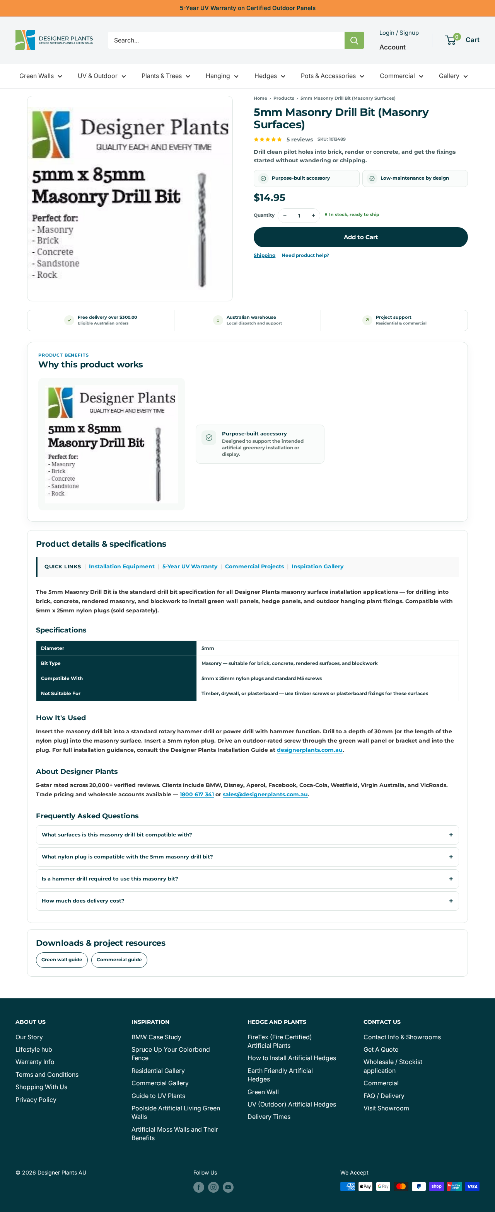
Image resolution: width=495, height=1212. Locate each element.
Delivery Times (269, 1116)
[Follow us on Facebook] (198, 1187)
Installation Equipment (122, 566)
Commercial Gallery (160, 1083)
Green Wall (263, 1092)
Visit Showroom (386, 1108)
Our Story (29, 1037)
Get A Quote (381, 1049)
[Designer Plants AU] (54, 40)
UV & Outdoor (98, 76)
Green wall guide (61, 959)
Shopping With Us (41, 1087)
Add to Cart (361, 237)
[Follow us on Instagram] (213, 1187)
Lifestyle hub (33, 1049)
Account (392, 47)
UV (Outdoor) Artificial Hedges (292, 1104)
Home (260, 98)
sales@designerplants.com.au (265, 794)
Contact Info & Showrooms (402, 1037)
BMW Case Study (156, 1037)
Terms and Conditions (47, 1074)
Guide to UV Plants (158, 1096)
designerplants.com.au (310, 749)
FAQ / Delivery (384, 1096)
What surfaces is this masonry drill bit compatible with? (117, 835)
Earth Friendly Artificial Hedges (280, 1075)
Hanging (218, 76)
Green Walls (36, 76)
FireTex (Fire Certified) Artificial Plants (280, 1041)
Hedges (265, 76)
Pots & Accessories (328, 76)
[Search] (354, 40)
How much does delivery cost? (83, 901)
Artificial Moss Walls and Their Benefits (174, 1133)
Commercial (397, 76)
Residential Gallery (158, 1070)
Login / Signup (399, 32)
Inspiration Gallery (317, 566)
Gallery (449, 76)
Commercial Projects (254, 566)
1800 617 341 (197, 794)
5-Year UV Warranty (189, 566)
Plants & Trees (162, 76)
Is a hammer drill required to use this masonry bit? (110, 879)
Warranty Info (35, 1062)
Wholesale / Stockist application (393, 1066)
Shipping (264, 255)
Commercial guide (119, 959)
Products (283, 98)
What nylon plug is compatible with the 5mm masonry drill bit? (127, 857)
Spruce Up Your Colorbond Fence (170, 1053)
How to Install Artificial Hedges (292, 1058)
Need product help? (305, 255)
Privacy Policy (35, 1099)
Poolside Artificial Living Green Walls (175, 1112)
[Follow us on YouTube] (228, 1187)
